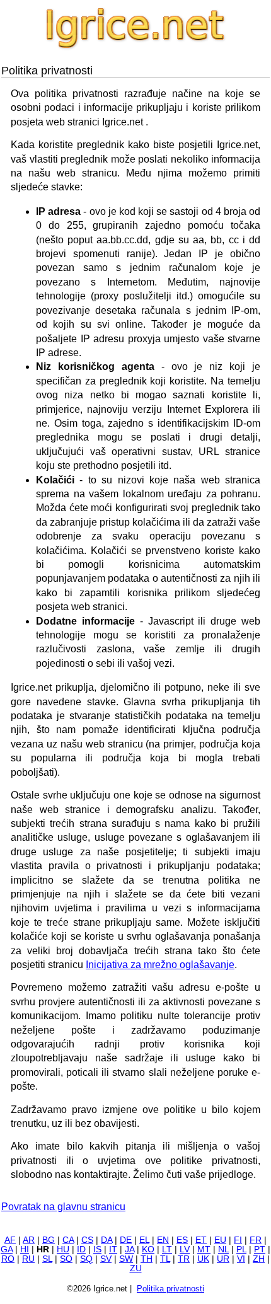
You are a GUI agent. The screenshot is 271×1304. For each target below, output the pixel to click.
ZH (259, 1259)
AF (10, 1240)
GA (7, 1249)
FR (256, 1240)
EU (220, 1240)
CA (68, 1240)
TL (165, 1259)
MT (203, 1249)
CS (87, 1240)
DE (126, 1240)
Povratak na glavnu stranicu (63, 1206)
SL (47, 1259)
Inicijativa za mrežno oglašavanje (160, 964)
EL (144, 1240)
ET (201, 1240)
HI (24, 1249)
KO (148, 1249)
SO (66, 1259)
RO (7, 1259)
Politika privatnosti (170, 1288)
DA (106, 1240)
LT (167, 1249)
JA (129, 1249)
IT (113, 1249)
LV (185, 1249)
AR (29, 1240)
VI (241, 1259)
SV (106, 1259)
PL (241, 1249)
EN (163, 1240)
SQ (86, 1259)
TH (147, 1259)
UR (223, 1259)
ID (81, 1249)
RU (28, 1259)
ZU (136, 1268)
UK (203, 1259)
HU (63, 1249)
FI (238, 1240)
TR (184, 1259)
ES (182, 1240)
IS (97, 1249)
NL (223, 1249)
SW (126, 1259)
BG (48, 1240)
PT (259, 1249)
